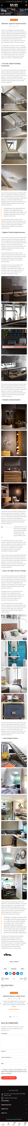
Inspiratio (13, 968)
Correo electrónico (6, 1057)
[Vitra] (7, 954)
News (22, 968)
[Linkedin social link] (17, 973)
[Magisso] (20, 954)
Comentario (4, 1033)
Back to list (14, 979)
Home (2, 13)
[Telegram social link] (21, 973)
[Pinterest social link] (14, 973)
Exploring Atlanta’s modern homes (14, 996)
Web (2, 1063)
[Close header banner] (26, 1)
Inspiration (8, 13)
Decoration (14, 992)
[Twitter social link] (10, 973)
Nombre (3, 1051)
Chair (5, 968)
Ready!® (15, 1119)
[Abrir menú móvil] (1, 5)
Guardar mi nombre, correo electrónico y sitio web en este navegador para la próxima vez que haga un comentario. (13, 1071)
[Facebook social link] (6, 973)
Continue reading (14, 1009)
